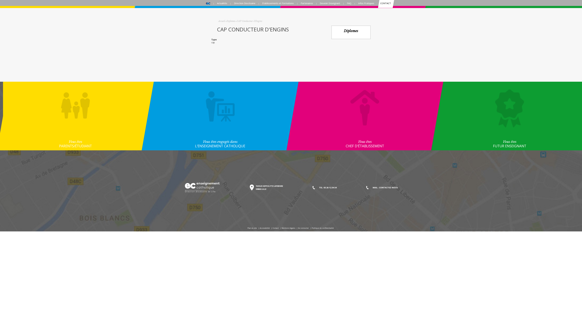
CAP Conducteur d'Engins (249, 21)
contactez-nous (388, 187)
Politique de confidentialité (323, 228)
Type (214, 39)
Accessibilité (265, 228)
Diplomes (230, 21)
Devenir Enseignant (330, 3)
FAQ (349, 3)
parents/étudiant (75, 144)
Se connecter (303, 228)
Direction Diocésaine (244, 3)
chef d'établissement (365, 144)
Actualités (222, 3)
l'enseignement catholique (220, 144)
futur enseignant (509, 144)
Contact (385, 3)
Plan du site (252, 228)
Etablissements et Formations (278, 3)
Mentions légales (288, 228)
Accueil (208, 3)
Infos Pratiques (366, 3)
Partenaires (307, 3)
